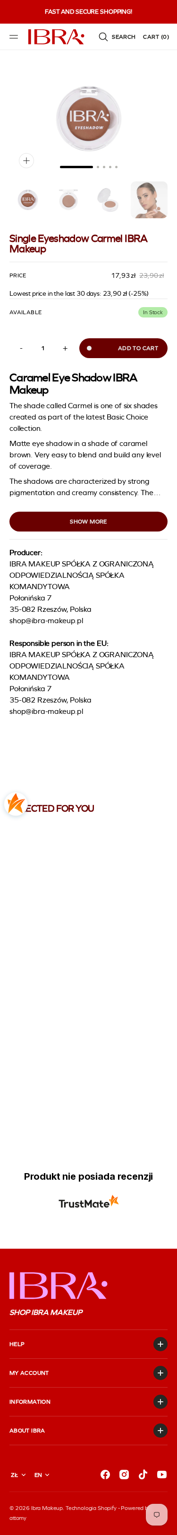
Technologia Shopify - (93, 1508)
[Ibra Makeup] (56, 37)
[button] (15, 37)
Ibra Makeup (47, 1508)
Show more (88, 521)
